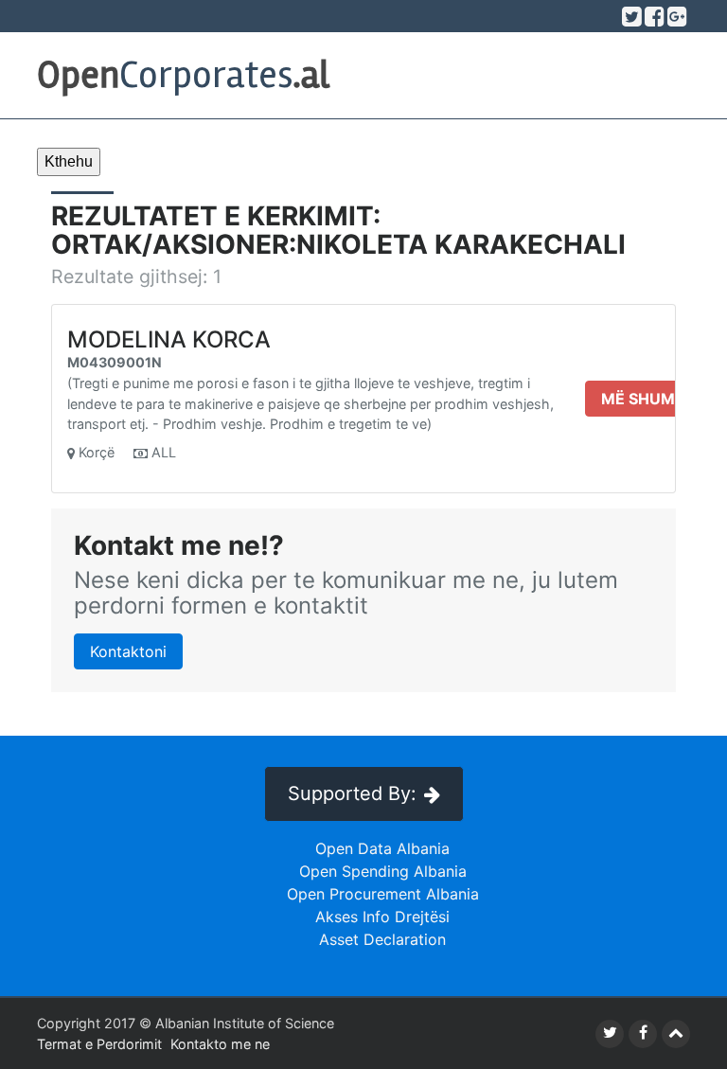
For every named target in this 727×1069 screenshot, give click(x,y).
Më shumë (642, 398)
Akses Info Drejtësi (382, 916)
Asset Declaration (382, 939)
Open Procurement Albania (383, 893)
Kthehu (68, 161)
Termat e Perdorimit (99, 1044)
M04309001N (114, 362)
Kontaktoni (128, 651)
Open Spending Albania (383, 871)
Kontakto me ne (220, 1044)
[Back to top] (676, 1034)
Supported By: (352, 793)
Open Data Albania (382, 848)
